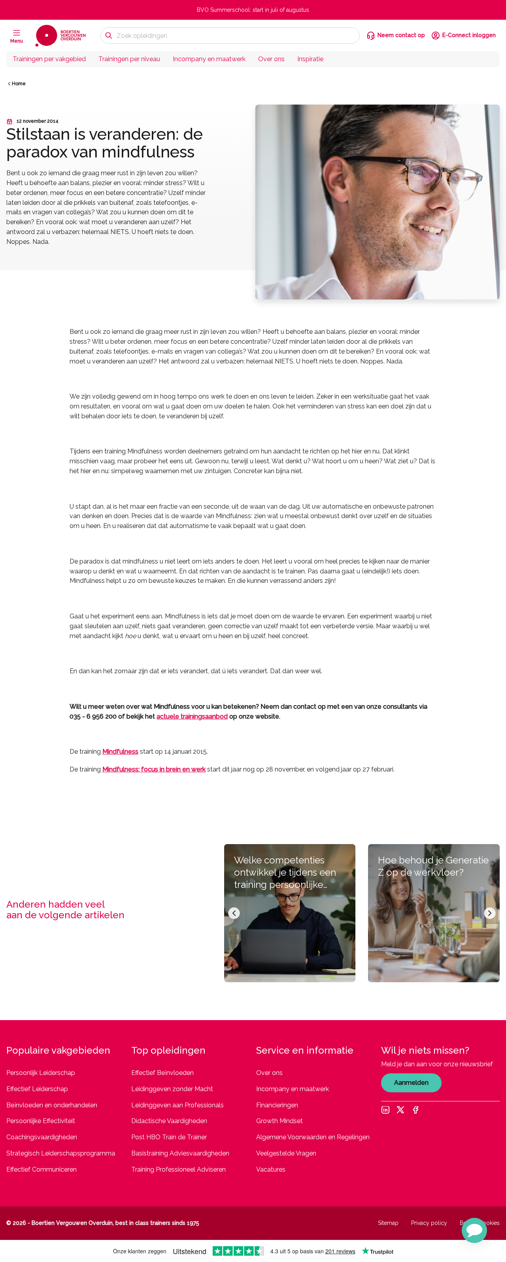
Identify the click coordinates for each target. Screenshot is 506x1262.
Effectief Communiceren (41, 1169)
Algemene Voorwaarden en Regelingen (313, 1137)
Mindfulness (120, 751)
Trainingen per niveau (129, 59)
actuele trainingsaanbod (192, 716)
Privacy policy (429, 1223)
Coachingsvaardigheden (41, 1137)
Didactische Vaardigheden (169, 1121)
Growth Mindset (279, 1121)
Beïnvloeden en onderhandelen (51, 1105)
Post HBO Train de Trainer (169, 1137)
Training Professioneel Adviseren (178, 1169)
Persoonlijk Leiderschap (40, 1073)
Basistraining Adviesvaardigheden (180, 1153)
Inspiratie (310, 59)
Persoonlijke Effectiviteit (40, 1121)
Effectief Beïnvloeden (162, 1073)
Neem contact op (401, 35)
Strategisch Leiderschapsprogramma (60, 1153)
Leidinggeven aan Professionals (177, 1105)
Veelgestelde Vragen (286, 1153)
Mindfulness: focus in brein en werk (154, 769)
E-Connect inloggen (469, 35)
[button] (474, 1230)
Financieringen (277, 1105)
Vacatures (270, 1169)
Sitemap (388, 1223)
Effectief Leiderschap (37, 1089)
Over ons (271, 59)
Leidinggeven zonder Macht (172, 1089)
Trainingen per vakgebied (49, 59)
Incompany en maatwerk (209, 59)
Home (19, 83)
